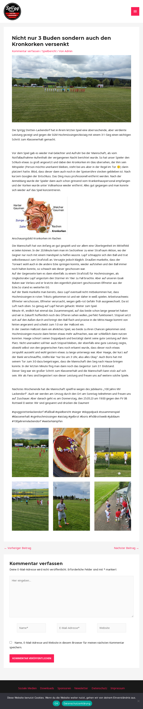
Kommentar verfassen (26, 51)
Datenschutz (99, 688)
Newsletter (81, 688)
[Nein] (138, 701)
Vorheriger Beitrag (17, 548)
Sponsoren (64, 688)
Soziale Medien (27, 688)
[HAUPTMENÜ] (135, 11)
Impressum (118, 688)
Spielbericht (49, 51)
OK (56, 703)
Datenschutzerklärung (77, 703)
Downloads (47, 688)
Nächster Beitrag (126, 548)
